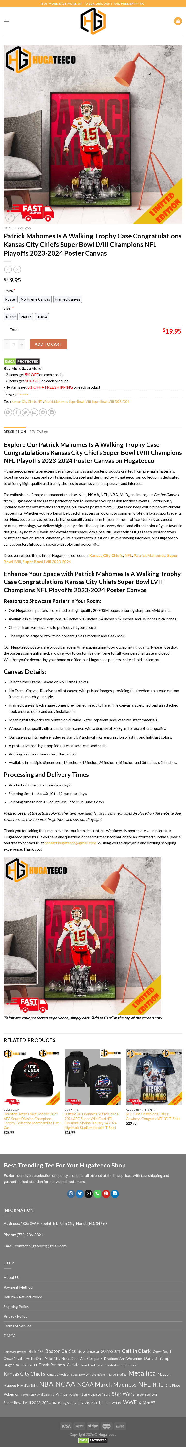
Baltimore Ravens (15, 1352)
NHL (158, 1385)
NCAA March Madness (106, 1384)
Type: (10, 290)
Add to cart (48, 344)
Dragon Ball (12, 1365)
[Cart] (178, 21)
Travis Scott (90, 1402)
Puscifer (74, 1394)
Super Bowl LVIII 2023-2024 (110, 402)
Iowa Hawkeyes (91, 1365)
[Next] (182, 1096)
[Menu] (6, 21)
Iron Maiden (111, 1365)
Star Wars (123, 1394)
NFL (40, 402)
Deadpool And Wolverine (123, 1358)
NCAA (65, 1384)
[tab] (15, 431)
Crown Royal (162, 1352)
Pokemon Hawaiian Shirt (37, 1394)
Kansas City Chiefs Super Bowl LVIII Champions (76, 1374)
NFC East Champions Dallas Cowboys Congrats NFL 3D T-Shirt (153, 1116)
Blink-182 (36, 1351)
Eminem (27, 1365)
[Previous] (4, 1096)
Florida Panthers (52, 1365)
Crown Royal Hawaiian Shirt (23, 1359)
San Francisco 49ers (96, 1394)
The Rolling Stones (64, 1403)
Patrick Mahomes (56, 402)
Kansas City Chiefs (24, 402)
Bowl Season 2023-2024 (99, 1351)
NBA (46, 1384)
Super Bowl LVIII (80, 402)
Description (15, 432)
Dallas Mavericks (57, 1359)
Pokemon (11, 1394)
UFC (107, 1403)
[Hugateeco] (93, 21)
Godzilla (73, 1365)
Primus (61, 1394)
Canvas (24, 228)
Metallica (142, 1373)
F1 (35, 1365)
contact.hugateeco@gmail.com (70, 842)
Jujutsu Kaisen (130, 1365)
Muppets (164, 1374)
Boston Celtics (60, 1351)
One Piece (172, 1385)
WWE (130, 1402)
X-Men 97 (147, 1402)
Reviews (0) (38, 432)
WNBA (116, 1403)
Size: (9, 308)
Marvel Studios (117, 1374)
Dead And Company (86, 1358)
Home (8, 228)
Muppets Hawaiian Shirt (20, 1385)
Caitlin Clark (136, 1351)
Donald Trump (156, 1358)
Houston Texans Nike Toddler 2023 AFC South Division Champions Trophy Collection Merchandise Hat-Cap (32, 1121)
